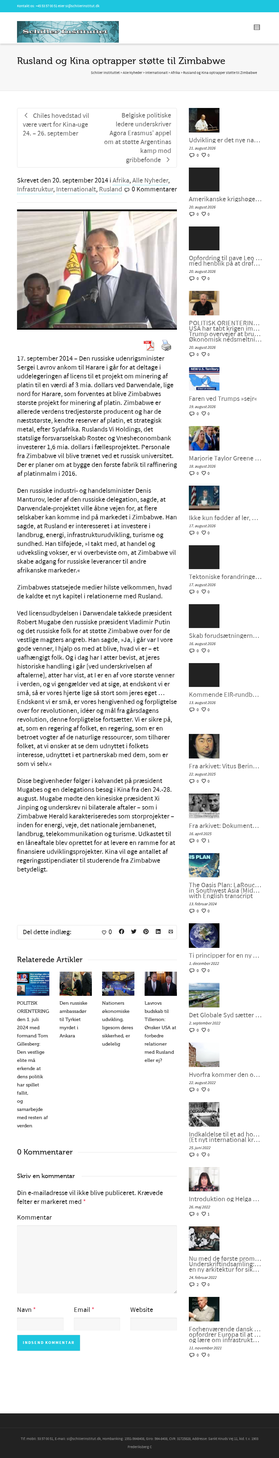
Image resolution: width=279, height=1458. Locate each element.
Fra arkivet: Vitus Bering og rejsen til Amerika (225, 766)
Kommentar (34, 1217)
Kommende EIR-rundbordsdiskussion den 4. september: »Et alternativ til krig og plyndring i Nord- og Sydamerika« (225, 694)
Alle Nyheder (150, 180)
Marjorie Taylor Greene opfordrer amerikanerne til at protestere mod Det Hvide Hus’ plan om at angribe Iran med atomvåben (225, 458)
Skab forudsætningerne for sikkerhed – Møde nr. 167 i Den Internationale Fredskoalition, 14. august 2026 (225, 636)
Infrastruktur (35, 189)
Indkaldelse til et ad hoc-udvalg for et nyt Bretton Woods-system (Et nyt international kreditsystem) (225, 1137)
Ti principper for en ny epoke (225, 955)
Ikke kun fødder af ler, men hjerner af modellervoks (225, 518)
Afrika (121, 180)
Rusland (110, 189)
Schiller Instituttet (105, 72)
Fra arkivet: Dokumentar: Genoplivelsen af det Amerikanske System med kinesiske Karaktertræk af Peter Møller (225, 826)
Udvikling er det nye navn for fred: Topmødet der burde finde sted (225, 140)
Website (141, 1309)
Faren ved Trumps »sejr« (223, 399)
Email (82, 1309)
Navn (24, 1309)
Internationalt (76, 189)
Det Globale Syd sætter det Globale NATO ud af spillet (225, 1015)
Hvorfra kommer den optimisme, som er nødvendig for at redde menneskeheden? (225, 1075)
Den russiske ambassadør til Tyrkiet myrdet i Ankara (73, 1019)
